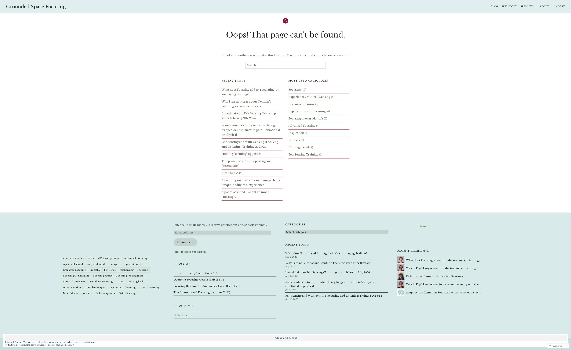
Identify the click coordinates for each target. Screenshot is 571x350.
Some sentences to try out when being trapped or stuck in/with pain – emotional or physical (251, 130)
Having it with (137, 281)
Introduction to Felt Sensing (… (461, 260)
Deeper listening (131, 264)
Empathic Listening (74, 269)
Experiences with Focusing (307, 111)
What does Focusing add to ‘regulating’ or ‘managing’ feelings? (250, 92)
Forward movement (74, 281)
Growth (120, 281)
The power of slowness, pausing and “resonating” (247, 164)
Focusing (294, 89)
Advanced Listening (135, 258)
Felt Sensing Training (303, 154)
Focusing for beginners (129, 275)
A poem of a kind (73, 264)
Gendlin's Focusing (101, 281)
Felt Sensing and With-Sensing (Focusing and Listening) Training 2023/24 (250, 144)
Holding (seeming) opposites (241, 154)
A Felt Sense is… (232, 173)
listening (130, 287)
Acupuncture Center (419, 292)
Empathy (95, 269)
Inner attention (72, 287)
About (544, 6)
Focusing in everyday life (305, 118)
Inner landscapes (95, 287)
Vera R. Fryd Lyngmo (420, 268)
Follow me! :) (185, 242)
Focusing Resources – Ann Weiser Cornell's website (207, 286)
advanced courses (73, 258)
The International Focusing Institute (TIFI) (202, 292)
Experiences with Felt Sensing (309, 97)
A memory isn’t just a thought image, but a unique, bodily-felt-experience (251, 183)
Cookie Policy (67, 345)
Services (527, 6)
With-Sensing (127, 293)
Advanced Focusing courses (104, 258)
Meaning (154, 287)
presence (87, 293)
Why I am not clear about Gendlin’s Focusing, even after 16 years (246, 104)
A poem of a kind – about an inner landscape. (245, 194)
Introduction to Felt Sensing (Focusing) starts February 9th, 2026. (249, 116)
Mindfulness (70, 293)
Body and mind (96, 264)
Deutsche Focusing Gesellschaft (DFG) (199, 279)
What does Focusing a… (421, 260)
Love (142, 287)
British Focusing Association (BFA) (196, 273)
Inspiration (296, 133)
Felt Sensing (127, 269)
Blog (494, 6)
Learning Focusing (301, 104)
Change (113, 264)
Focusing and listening (76, 275)
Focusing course (102, 275)
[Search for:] (285, 65)
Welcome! (509, 6)
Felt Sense (110, 269)
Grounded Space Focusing (36, 6)
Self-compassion (106, 293)
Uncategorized (298, 147)
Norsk (560, 6)
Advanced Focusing (301, 125)
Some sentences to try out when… (460, 284)
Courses (294, 140)
